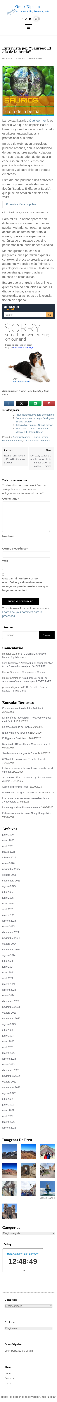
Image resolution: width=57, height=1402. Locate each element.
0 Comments (20, 58)
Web (5, 560)
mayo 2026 (8, 840)
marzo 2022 (8, 1122)
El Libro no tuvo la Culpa (15, 732)
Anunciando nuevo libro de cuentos (35, 414)
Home (8, 1373)
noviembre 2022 (11, 1076)
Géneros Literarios (12, 440)
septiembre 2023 (11, 1018)
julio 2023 (7, 1030)
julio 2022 (7, 1099)
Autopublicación (21, 437)
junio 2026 (8, 834)
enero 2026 (8, 863)
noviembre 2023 (11, 1007)
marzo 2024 (8, 984)
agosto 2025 (9, 886)
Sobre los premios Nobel (15, 787)
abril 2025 (7, 909)
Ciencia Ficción (40, 437)
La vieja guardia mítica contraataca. (21, 807)
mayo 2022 (8, 1110)
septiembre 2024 (11, 949)
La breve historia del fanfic (16, 727)
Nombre (8, 536)
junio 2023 (8, 1035)
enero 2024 (8, 995)
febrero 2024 (9, 990)
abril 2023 (7, 1047)
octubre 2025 (9, 875)
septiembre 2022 (11, 1087)
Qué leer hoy (38, 120)
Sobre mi (9, 1378)
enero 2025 (8, 926)
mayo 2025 (8, 903)
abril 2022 (7, 1116)
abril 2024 (7, 978)
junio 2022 (8, 1104)
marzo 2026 (8, 851)
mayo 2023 (8, 1041)
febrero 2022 (9, 1127)
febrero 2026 (9, 857)
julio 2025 (7, 892)
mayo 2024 (8, 972)
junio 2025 (8, 898)
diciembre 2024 (10, 932)
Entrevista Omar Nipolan (21, 204)
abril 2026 (7, 846)
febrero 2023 (9, 1058)
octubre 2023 (9, 1012)
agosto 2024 (9, 955)
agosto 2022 (9, 1093)
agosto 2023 (9, 1024)
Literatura (45, 440)
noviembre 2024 (11, 938)
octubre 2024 (9, 944)
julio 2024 (7, 961)
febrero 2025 (9, 920)
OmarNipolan (36, 58)
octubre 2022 (9, 1081)
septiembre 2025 (11, 880)
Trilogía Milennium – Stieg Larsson (34, 425)
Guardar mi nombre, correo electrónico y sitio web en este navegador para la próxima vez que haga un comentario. (25, 584)
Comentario (10, 498)
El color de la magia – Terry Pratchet (21, 792)
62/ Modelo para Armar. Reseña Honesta (24, 759)
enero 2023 (8, 1064)
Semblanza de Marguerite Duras (19, 753)
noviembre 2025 (11, 869)
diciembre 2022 (10, 1070)
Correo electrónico (15, 548)
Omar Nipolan (27, 6)
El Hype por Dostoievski (15, 738)
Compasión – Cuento (33, 672)
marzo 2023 (8, 1053)
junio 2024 (8, 966)
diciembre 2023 (10, 1001)
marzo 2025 (8, 915)
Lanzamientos (31, 440)
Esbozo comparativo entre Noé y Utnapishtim (26, 813)
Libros (8, 1383)
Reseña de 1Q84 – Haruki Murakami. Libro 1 (26, 744)
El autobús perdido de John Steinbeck (22, 708)
